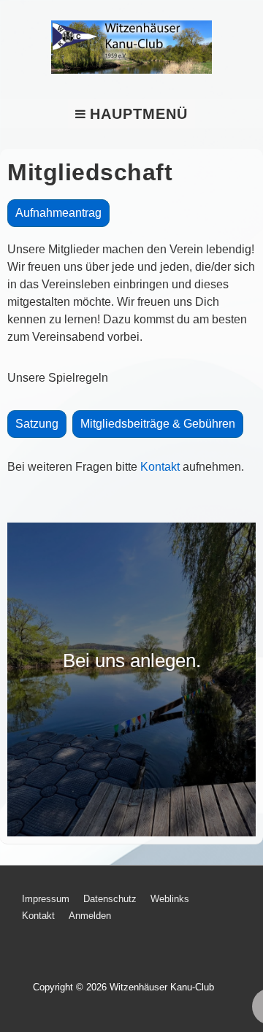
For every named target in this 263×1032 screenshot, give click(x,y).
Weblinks (169, 898)
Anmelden (90, 915)
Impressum (45, 898)
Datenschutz (110, 898)
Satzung (36, 423)
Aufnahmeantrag (58, 213)
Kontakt (160, 467)
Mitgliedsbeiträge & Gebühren (157, 423)
